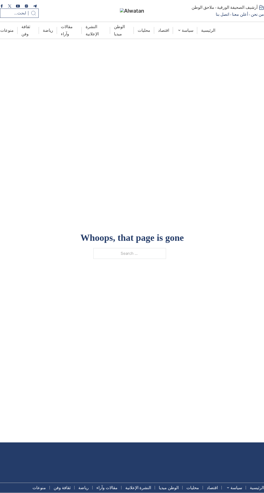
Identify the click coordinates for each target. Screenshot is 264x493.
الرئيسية (208, 30)
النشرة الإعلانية (92, 30)
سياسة (187, 30)
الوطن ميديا (119, 30)
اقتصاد (163, 30)
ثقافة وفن (25, 30)
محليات (144, 30)
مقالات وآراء (67, 30)
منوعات (7, 30)
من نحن (257, 14)
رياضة (48, 30)
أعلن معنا (240, 14)
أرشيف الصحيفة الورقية (237, 7)
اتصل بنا (222, 14)
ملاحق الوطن (203, 7)
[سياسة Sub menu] (179, 30)
